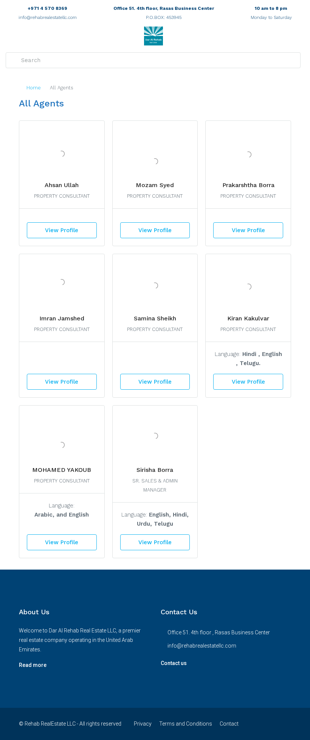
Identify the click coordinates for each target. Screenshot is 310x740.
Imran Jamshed (61, 318)
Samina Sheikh (155, 318)
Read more (32, 665)
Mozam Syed (155, 185)
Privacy (143, 724)
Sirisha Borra (154, 469)
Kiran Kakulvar (248, 318)
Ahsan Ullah (62, 185)
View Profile (61, 230)
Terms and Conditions (185, 724)
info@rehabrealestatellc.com (48, 17)
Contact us (174, 663)
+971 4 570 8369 (47, 8)
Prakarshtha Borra (248, 185)
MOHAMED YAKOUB (61, 469)
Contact (229, 724)
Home (33, 88)
